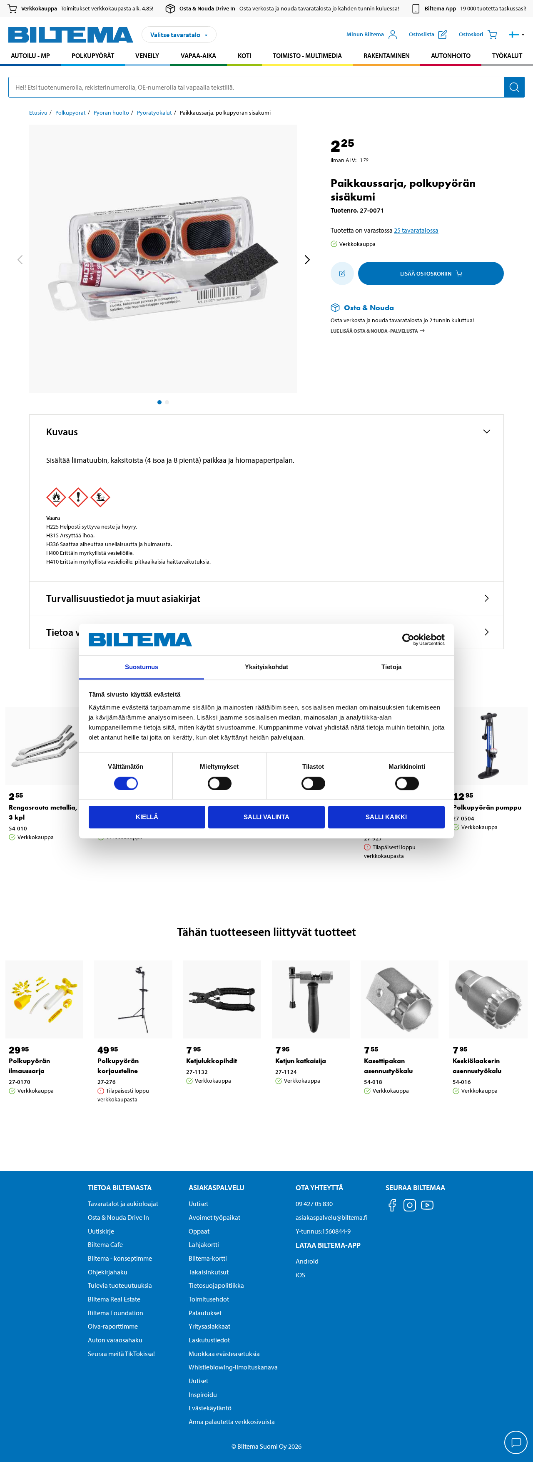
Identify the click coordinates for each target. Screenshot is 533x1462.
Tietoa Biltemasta (120, 1187)
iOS (300, 1275)
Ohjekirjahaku (107, 1272)
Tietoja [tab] (391, 667)
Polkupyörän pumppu (487, 807)
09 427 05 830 (314, 1203)
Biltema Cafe (105, 1244)
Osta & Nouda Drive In (118, 1217)
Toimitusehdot (209, 1299)
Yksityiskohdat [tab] (266, 667)
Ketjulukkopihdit (211, 1060)
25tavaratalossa (416, 230)
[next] (306, 260)
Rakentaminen (387, 55)
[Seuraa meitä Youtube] (427, 1209)
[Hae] (514, 87)
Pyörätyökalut (154, 112)
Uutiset (198, 1203)
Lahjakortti (204, 1244)
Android (307, 1261)
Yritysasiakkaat (209, 1326)
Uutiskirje (101, 1231)
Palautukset (205, 1313)
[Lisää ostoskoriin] (342, 273)
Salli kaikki (386, 816)
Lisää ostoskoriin (425, 273)
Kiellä (147, 816)
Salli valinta (266, 816)
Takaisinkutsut (209, 1272)
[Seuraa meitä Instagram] (409, 1207)
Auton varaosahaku (115, 1340)
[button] (517, 35)
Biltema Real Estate (114, 1299)
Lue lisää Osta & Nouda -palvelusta (374, 331)
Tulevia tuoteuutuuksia (120, 1285)
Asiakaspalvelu (216, 1187)
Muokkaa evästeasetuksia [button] (224, 1353)
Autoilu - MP (30, 55)
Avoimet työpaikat (214, 1217)
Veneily (147, 55)
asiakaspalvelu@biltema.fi (332, 1217)
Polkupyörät (93, 55)
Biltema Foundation (115, 1313)
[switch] (220, 783)
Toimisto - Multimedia (307, 55)
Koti (244, 55)
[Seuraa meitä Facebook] (392, 1207)
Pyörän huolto (111, 112)
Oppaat (199, 1231)
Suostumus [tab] (142, 667)
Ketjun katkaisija (300, 1060)
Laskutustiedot (209, 1340)
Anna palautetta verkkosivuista (232, 1421)
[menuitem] (30, 56)
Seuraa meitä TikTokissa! (121, 1353)
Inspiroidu (203, 1394)
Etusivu (38, 112)
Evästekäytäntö (210, 1408)
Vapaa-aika (198, 55)
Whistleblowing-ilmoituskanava (233, 1367)
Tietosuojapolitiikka (216, 1285)
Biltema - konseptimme (120, 1258)
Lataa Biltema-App (328, 1245)
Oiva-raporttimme (113, 1326)
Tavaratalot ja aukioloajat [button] (123, 1203)
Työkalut (507, 55)
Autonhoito (451, 55)
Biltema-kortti (208, 1258)
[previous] (19, 260)
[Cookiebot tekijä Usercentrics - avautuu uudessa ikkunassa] (408, 639)
